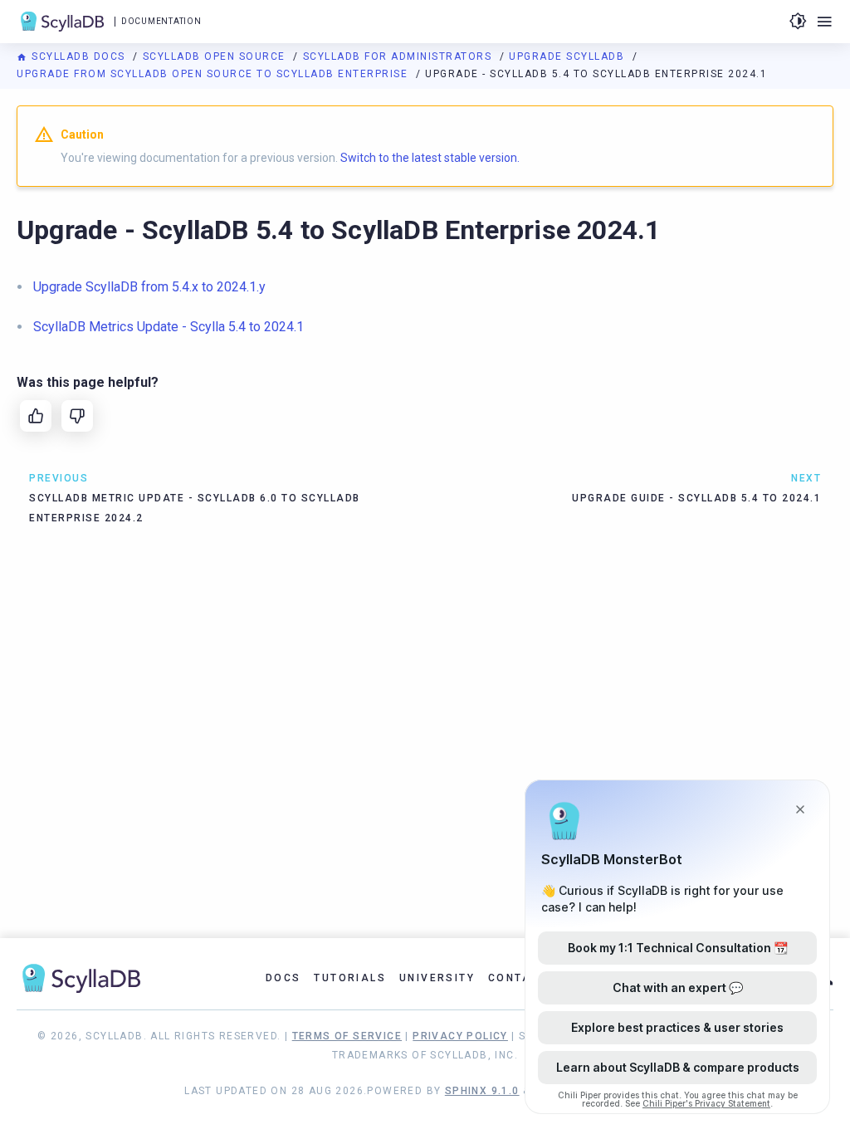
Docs (283, 978)
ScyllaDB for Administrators (399, 56)
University (437, 978)
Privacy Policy (460, 1036)
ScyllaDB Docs (78, 56)
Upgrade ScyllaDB (568, 56)
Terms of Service (347, 1036)
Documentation (161, 21)
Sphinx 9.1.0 (482, 1091)
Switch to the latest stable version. (430, 157)
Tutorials (350, 978)
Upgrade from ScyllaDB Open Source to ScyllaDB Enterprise (214, 74)
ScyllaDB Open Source (216, 56)
